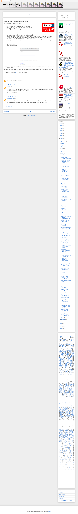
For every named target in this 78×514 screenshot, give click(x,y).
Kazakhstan (62, 405)
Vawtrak (66, 434)
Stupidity (70, 348)
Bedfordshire (61, 455)
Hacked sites (62, 410)
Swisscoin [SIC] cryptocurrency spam (68, 104)
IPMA (67, 403)
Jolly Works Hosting (68, 385)
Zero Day (61, 484)
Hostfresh (71, 442)
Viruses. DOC (64, 482)
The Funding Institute (71, 451)
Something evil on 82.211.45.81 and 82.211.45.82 (65, 194)
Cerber (73, 415)
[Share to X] (24, 72)
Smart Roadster (71, 432)
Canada (68, 353)
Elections (71, 458)
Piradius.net (68, 412)
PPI (61, 383)
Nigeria (65, 364)
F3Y (65, 388)
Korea (60, 364)
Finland (71, 426)
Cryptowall (72, 391)
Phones (70, 379)
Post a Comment (9, 106)
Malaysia (69, 468)
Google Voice (64, 463)
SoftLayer (60, 478)
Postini (72, 412)
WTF (63, 483)
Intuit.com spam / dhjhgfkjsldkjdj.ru (64, 303)
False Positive (71, 382)
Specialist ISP (62, 390)
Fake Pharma (9, 73)
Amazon (70, 360)
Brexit (63, 456)
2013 (61, 136)
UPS (62, 372)
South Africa (61, 384)
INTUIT (69, 359)
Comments (62, 17)
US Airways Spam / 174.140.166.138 (65, 295)
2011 (61, 323)
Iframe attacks (68, 443)
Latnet (65, 466)
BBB (67, 355)
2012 (61, 138)
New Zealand (70, 446)
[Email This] (22, 72)
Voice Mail (65, 407)
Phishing (62, 355)
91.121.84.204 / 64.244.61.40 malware (66, 158)
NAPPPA (60, 386)
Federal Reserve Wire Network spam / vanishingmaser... (65, 259)
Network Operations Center (68, 471)
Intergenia (60, 389)
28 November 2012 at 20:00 (12, 103)
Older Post (52, 111)
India (71, 356)
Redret (70, 365)
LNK (62, 466)
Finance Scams (70, 416)
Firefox (60, 427)
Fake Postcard (66, 442)
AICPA (66, 382)
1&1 (71, 363)
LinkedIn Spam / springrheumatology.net (66, 233)
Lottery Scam (61, 429)
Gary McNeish (61, 417)
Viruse (60, 482)
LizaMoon (64, 418)
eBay (69, 436)
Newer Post (6, 111)
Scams (63, 340)
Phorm (64, 448)
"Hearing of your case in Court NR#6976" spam (68, 35)
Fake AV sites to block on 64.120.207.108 (66, 256)
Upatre (62, 354)
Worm (66, 483)
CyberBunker (65, 393)
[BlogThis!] (23, 72)
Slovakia (60, 451)
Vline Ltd (60, 483)
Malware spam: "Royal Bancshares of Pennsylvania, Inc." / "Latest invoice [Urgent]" (68, 25)
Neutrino (65, 446)
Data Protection (65, 441)
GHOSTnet (72, 384)
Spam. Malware (70, 478)
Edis (68, 458)
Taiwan (66, 380)
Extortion (60, 460)
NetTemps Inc (65, 411)
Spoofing (60, 479)
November (63, 141)
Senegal (71, 419)
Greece (62, 385)
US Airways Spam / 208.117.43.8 (64, 206)
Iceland (60, 465)
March (62, 317)
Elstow (66, 409)
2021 (61, 123)
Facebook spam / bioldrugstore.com (65, 184)
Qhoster (64, 449)
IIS (63, 443)
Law (68, 466)
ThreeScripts (61, 358)
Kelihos (68, 465)
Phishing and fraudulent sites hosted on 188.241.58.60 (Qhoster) (69, 86)
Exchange (60, 442)
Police (60, 431)
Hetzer (64, 464)
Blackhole (62, 375)
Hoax (67, 417)
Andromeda (60, 454)
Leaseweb (70, 373)
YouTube (72, 483)
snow (73, 436)
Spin (63, 451)
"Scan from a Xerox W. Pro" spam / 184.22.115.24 (65, 236)
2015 (61, 133)
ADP (65, 361)
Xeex (61, 414)
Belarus (65, 455)
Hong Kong (67, 464)
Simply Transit (70, 394)
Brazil (64, 369)
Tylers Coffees (61, 481)
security (60, 391)
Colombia (63, 397)
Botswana (70, 438)
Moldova (72, 367)
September (63, 145)
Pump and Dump (69, 368)
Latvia (65, 352)
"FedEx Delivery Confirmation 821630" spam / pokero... (65, 250)
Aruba (68, 454)
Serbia (62, 382)
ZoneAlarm (71, 484)
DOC (66, 339)
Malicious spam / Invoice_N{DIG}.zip (65, 293)
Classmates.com (71, 439)
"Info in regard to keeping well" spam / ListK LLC (66, 312)
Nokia (69, 418)
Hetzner (70, 349)
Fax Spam (69, 362)
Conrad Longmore (10, 98)
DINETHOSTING (62, 360)
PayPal (60, 374)
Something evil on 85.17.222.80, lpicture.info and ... (65, 190)
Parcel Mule (69, 473)
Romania (67, 354)
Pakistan (65, 383)
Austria (60, 408)
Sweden (68, 375)
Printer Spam (64, 356)
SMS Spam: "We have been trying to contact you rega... (65, 306)
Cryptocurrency (61, 458)
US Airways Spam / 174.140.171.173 (65, 315)
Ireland (73, 404)
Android (71, 392)
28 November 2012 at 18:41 (12, 96)
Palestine (71, 447)
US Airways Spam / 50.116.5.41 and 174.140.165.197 (65, 277)
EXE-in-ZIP (71, 340)
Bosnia (71, 408)
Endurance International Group (66, 365)
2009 (61, 326)
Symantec (68, 479)
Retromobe (61, 492)
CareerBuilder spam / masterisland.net (65, 179)
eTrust (67, 392)
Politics (64, 394)
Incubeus (8, 86)
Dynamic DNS (61, 403)
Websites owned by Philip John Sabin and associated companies (66, 113)
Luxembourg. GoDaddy (63, 467)
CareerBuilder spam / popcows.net (65, 167)
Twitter (73, 413)
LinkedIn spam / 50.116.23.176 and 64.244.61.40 (65, 170)
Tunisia (72, 480)
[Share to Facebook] (25, 72)
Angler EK (61, 381)
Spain (70, 366)
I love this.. (63, 222)
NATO (67, 470)
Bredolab (61, 415)
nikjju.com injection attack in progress (66, 200)
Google (70, 372)
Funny (69, 461)
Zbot (71, 380)
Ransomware (68, 344)
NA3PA (65, 445)
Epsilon (63, 459)
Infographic (64, 465)
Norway (72, 418)
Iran (72, 410)
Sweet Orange (63, 433)
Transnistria (70, 390)
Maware (64, 469)
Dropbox (67, 397)
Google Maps (71, 409)
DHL (63, 409)
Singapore (70, 389)
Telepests (70, 433)
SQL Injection (61, 350)
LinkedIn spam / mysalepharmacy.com (65, 230)
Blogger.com (7, 8)
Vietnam (65, 374)
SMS (66, 371)
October (63, 143)
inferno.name (66, 387)
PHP (68, 447)
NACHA (72, 355)
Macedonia (70, 467)
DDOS (60, 441)
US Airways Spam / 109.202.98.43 (64, 310)
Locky (60, 344)
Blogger (72, 414)
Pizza (71, 430)
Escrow (67, 459)
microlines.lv (70, 485)
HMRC (73, 375)
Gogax (64, 462)
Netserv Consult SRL (63, 406)
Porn (61, 392)
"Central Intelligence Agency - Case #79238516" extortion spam (68, 76)
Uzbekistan (61, 434)
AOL (71, 453)
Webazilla (70, 407)
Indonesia (71, 417)
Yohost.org (60, 453)
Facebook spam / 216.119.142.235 (64, 187)
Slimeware (71, 477)
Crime (60, 409)
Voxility (60, 435)
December (63, 140)
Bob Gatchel (65, 438)
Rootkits (63, 475)
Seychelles (61, 420)
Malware (66, 338)
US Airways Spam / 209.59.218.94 (64, 287)
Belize (69, 455)
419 (64, 391)
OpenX (65, 447)
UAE (64, 392)
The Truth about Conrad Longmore (65, 500)
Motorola (72, 469)
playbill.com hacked (65, 297)
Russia (60, 339)
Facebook (61, 359)
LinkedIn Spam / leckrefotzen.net (64, 197)
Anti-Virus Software (62, 396)
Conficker (64, 457)
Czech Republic (67, 381)
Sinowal (71, 450)
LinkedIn (13, 73)
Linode (65, 349)
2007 (61, 329)
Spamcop (70, 420)
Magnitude (64, 468)
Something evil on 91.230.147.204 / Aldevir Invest (65, 265)
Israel (65, 389)
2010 (61, 324)
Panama (60, 448)
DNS (65, 458)
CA (71, 387)
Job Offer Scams (66, 346)
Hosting (68, 410)
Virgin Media (67, 452)
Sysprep (60, 480)
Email (60, 459)
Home (30, 111)
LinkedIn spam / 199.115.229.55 (64, 182)
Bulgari (66, 456)
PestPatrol (72, 411)
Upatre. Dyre (67, 481)
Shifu (66, 420)
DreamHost (71, 441)
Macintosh (60, 468)
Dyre (73, 353)
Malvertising (71, 371)
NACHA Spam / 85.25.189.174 (64, 225)
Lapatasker (69, 350)
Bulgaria (70, 361)
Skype (67, 477)
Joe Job (64, 373)
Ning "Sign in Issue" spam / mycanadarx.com (66, 214)
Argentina (69, 396)
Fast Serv (65, 460)
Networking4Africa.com (62, 472)
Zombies (66, 484)
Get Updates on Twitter (35, 8)
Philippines (62, 412)
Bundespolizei (67, 415)
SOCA (70, 475)
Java (71, 428)
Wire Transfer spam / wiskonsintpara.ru (65, 269)
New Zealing (70, 472)
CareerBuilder (61, 439)
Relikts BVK (68, 474)
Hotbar (72, 464)
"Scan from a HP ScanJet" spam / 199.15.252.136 (66, 212)
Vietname (71, 481)
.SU (59, 369)
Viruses (71, 336)
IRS (66, 366)
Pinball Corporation (70, 448)
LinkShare (71, 466)
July (62, 148)
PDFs (73, 381)
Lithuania (66, 367)
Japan (71, 393)
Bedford (72, 454)
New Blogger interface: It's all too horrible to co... (66, 228)
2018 (61, 128)
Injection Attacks (62, 351)
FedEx (70, 388)
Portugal (65, 419)
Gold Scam (68, 462)
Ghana (61, 462)
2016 (61, 131)
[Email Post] (20, 72)
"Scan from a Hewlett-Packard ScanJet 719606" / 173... (65, 242)
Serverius (60, 380)
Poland (62, 368)
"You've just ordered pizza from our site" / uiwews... (66, 246)
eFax (60, 373)
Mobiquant (60, 445)
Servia (72, 476)
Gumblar (68, 463)
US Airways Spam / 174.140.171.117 (64, 290)
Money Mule (62, 348)
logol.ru (65, 414)
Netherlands (71, 352)
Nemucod (60, 471)
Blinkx (60, 438)
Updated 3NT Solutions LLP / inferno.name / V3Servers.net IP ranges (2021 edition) (68, 96)
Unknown (8, 79)
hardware (65, 485)
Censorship (66, 439)
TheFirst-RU (61, 370)
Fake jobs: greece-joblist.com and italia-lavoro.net (68, 43)
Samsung (71, 449)
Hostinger (60, 443)
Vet (62, 452)
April (62, 153)
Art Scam (65, 454)
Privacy (61, 413)
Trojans (60, 367)
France (60, 349)
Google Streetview (68, 427)
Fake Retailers (65, 426)
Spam (17, 73)
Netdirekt (60, 446)
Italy (71, 369)
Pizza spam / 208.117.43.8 (64, 209)
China (60, 352)
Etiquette (71, 459)
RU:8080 (64, 342)
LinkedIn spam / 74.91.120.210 (64, 155)
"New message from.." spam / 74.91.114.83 (65, 164)
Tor (60, 452)
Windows (69, 435)
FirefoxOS (60, 461)
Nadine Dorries (70, 445)
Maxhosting (70, 444)
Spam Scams (65, 478)
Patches (60, 394)
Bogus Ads (66, 408)
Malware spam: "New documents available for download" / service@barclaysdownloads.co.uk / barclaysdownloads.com (66, 65)
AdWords (68, 437)
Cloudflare (66, 440)
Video (71, 434)
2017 (61, 130)
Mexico (60, 411)
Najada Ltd (71, 470)
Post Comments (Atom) (32, 115)
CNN (68, 391)
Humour (67, 428)
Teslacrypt (72, 374)
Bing (72, 455)
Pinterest (60, 449)
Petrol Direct (61, 496)
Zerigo (71, 395)
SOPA (73, 475)
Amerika (72, 342)
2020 (61, 125)
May (62, 151)
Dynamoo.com (25, 8)
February (63, 319)
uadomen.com (66, 453)
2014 (61, 135)
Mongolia (69, 357)
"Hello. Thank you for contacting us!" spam (65, 240)
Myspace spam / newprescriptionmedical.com (66, 203)
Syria (72, 479)
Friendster (65, 461)
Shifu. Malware (61, 477)
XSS (69, 483)
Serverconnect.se (66, 476)
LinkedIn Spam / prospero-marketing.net (66, 263)
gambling (60, 485)
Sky (69, 406)
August (62, 146)
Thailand (60, 366)
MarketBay (65, 444)
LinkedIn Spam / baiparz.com (64, 272)
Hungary (65, 379)
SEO (66, 432)
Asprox (72, 354)
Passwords (61, 430)
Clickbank (61, 440)
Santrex (61, 476)
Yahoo (66, 436)
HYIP (72, 463)
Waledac (64, 435)
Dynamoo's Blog (11, 4)
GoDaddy (63, 353)
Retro (67, 449)
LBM (59, 466)
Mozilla (61, 470)
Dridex (72, 339)
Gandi (60, 379)
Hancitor (60, 464)
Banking (60, 361)
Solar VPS (61, 395)
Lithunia (60, 418)
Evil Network (62, 345)
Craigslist (71, 440)
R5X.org (70, 383)
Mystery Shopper (69, 405)
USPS (66, 372)
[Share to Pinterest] (26, 72)
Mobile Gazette (62, 494)
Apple (60, 393)
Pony (61, 419)
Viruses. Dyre (70, 482)
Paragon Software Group (62, 473)
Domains (69, 358)
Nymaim (71, 429)
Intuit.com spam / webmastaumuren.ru (65, 274)
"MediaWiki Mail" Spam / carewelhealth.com (65, 221)
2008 (61, 328)
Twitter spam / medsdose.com (64, 174)
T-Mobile (64, 480)
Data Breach (62, 416)
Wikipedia (71, 452)
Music (64, 470)
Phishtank (66, 430)
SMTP (66, 475)
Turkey (70, 351)
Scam (66, 363)
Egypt (72, 397)
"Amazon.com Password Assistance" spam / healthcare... (65, 161)
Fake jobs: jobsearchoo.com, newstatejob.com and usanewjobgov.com (68, 53)
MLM (67, 429)
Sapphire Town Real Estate (63, 450)
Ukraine (63, 343)
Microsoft (60, 363)
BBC (69, 414)
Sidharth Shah (67, 413)
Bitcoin (72, 437)
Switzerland (67, 395)
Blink (59, 456)
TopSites (68, 480)
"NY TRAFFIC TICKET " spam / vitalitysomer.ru (66, 253)
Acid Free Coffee (62, 437)
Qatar (63, 474)
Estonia (60, 388)
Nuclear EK (60, 447)
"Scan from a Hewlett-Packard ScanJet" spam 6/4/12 (66, 284)
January (63, 321)
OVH (70, 343)
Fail (67, 369)
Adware (66, 384)
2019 (61, 126)
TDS (65, 451)
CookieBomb (70, 457)
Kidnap (72, 465)
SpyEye (64, 479)
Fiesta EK (70, 460)
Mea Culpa (68, 469)
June (62, 150)
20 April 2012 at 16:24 (11, 84)
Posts (61, 15)
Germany (72, 345)
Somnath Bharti (67, 386)
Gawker (73, 461)
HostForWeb (61, 428)
